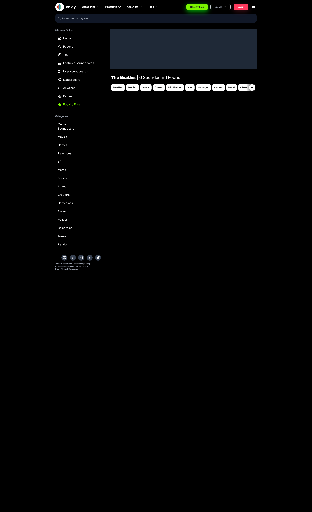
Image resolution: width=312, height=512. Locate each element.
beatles (118, 87)
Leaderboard (71, 79)
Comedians (65, 203)
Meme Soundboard (66, 126)
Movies (62, 137)
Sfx (60, 161)
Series (62, 211)
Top (65, 55)
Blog (57, 269)
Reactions (64, 153)
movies (132, 87)
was (189, 87)
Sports (62, 178)
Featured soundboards (78, 63)
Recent (68, 46)
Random (63, 244)
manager (203, 87)
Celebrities (65, 228)
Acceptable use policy (64, 266)
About (64, 269)
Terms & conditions (63, 264)
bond (231, 87)
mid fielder (175, 87)
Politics (63, 219)
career (218, 87)
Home (67, 38)
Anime (62, 186)
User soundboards (75, 71)
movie (146, 87)
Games (67, 96)
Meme (62, 170)
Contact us (73, 269)
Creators (64, 195)
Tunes (62, 236)
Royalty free (71, 104)
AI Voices (69, 88)
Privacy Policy (82, 266)
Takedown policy (81, 264)
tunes (159, 87)
